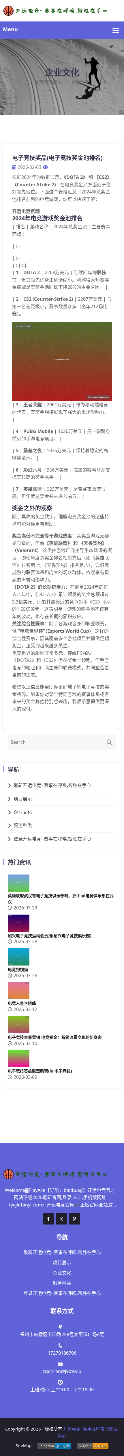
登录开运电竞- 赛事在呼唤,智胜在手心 (52, 839)
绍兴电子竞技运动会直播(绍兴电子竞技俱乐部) (49, 935)
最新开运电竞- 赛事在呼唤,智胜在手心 (52, 785)
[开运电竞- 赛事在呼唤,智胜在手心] (62, 10)
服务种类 (23, 825)
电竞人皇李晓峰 (22, 1003)
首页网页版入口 (50, 82)
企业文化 (23, 812)
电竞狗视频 (18, 969)
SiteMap (24, 1445)
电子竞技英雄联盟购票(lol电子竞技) (40, 1071)
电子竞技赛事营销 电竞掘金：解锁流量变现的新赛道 (55, 1037)
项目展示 (23, 799)
